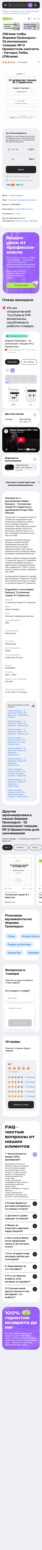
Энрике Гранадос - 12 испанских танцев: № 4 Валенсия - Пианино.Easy (18, 723)
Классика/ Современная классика (22, 200)
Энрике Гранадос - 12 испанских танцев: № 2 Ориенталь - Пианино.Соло (17, 751)
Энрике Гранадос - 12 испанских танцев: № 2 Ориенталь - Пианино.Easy (17, 783)
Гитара (17, 214)
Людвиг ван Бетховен (19, 944)
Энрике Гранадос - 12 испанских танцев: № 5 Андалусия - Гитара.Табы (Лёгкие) (18, 714)
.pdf (12, 159)
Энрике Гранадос (16, 195)
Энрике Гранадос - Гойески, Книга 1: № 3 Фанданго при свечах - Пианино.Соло (17, 741)
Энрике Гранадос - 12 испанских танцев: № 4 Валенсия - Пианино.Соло (18, 731)
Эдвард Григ (14, 952)
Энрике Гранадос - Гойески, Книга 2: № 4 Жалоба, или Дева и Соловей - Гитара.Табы (17, 772)
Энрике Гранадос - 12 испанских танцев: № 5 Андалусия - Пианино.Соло (17, 762)
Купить (21, 169)
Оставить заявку (21, 285)
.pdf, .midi (14, 149)
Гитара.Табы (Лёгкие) (24, 209)
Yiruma (11, 936)
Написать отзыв (21, 1105)
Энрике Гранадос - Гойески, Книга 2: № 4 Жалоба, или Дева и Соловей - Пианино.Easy (18, 793)
